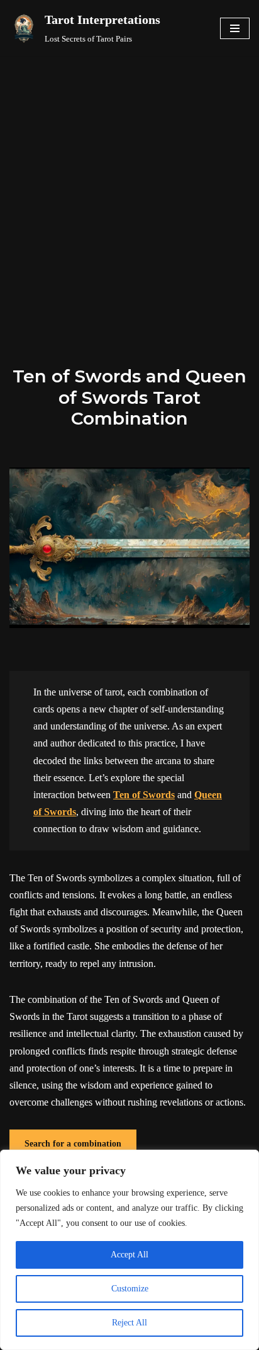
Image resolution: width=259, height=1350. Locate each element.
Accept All (129, 1254)
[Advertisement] (129, 192)
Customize (129, 1288)
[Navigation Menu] (235, 28)
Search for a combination (73, 1143)
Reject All (129, 1322)
